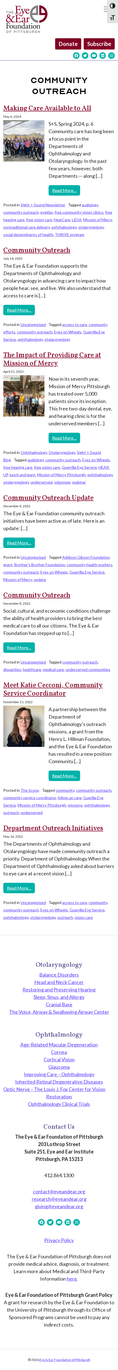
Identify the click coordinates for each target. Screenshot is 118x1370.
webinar (79, 482)
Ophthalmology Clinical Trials (59, 1104)
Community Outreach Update (48, 498)
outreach (11, 812)
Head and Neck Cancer (59, 982)
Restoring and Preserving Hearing (59, 990)
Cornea (59, 1052)
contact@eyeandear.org (59, 1191)
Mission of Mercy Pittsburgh (61, 474)
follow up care (70, 797)
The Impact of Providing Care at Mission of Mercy (52, 359)
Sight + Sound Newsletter (43, 204)
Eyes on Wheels (68, 332)
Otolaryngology (62, 452)
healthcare (32, 669)
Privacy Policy (59, 1240)
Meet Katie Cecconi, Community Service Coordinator (53, 689)
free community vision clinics (79, 212)
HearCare (62, 219)
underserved (41, 482)
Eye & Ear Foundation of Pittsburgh (64, 1360)
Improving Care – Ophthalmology (59, 1074)
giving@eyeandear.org (59, 1206)
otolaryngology (91, 227)
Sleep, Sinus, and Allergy (59, 997)
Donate (68, 43)
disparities (12, 669)
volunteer (62, 482)
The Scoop (30, 790)
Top (112, 1362)
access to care (74, 324)
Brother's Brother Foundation (39, 564)
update (40, 579)
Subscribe (99, 43)
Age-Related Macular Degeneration (59, 1045)
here (72, 1279)
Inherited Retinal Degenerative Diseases (59, 1082)
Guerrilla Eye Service (79, 467)
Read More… (66, 190)
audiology (90, 204)
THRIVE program (69, 234)
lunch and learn (22, 474)
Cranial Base (59, 1004)
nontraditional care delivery (26, 227)
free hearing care (17, 467)
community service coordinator (29, 797)
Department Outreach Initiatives (53, 828)
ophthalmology (64, 227)
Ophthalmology (34, 452)
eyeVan (46, 212)
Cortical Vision (59, 1059)
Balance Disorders (59, 975)
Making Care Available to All (47, 108)
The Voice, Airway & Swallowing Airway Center (59, 1012)
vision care (84, 917)
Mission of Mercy (97, 219)
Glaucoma (59, 1067)
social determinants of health (28, 234)
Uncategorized (33, 324)
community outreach (21, 212)
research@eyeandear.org (59, 1199)
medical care (53, 669)
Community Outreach (36, 250)
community (65, 790)
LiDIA (77, 219)
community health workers (89, 564)
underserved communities (88, 669)
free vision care (39, 219)
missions (75, 805)
